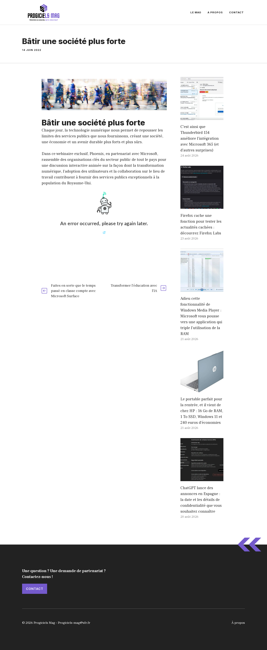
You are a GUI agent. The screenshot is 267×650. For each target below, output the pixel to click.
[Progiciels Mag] (43, 12)
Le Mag (195, 12)
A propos (215, 12)
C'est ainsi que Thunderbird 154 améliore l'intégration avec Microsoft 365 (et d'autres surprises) (199, 138)
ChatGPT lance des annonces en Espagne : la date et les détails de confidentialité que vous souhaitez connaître (201, 499)
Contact (236, 12)
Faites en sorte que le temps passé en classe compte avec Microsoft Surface (73, 290)
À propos (238, 623)
